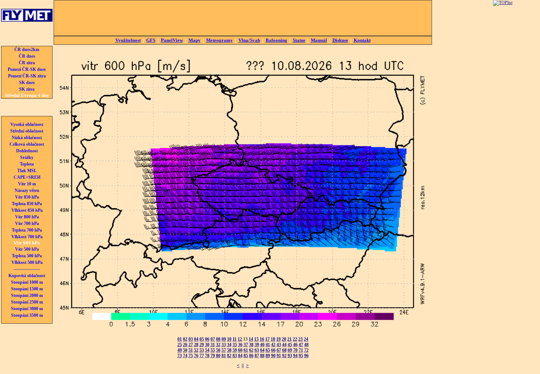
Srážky (26, 157)
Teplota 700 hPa (27, 230)
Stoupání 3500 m (27, 315)
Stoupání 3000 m (27, 308)
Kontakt (362, 40)
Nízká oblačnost (27, 137)
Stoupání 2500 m (27, 302)
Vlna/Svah (249, 40)
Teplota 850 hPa (27, 203)
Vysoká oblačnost (26, 124)
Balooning (276, 40)
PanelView (172, 40)
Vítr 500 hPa (27, 249)
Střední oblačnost (26, 131)
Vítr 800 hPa (27, 216)
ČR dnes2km (26, 49)
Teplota (27, 164)
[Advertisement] (243, 18)
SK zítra (27, 89)
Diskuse (340, 40)
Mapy (194, 40)
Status (299, 40)
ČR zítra (27, 62)
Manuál (319, 40)
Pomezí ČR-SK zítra (27, 76)
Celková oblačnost (27, 144)
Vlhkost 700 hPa (27, 236)
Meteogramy (219, 40)
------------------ (27, 269)
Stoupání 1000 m (27, 282)
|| (243, 365)
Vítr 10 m (27, 183)
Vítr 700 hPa (27, 223)
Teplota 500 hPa (27, 255)
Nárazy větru (27, 190)
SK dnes (27, 82)
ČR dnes (27, 56)
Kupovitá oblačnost (26, 275)
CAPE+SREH (27, 177)
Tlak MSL (27, 170)
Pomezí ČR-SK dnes (27, 69)
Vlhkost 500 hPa (27, 262)
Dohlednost (27, 150)
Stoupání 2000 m (27, 295)
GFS (150, 40)
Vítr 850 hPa (27, 197)
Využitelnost (128, 40)
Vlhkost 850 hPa (27, 210)
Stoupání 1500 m (27, 288)
